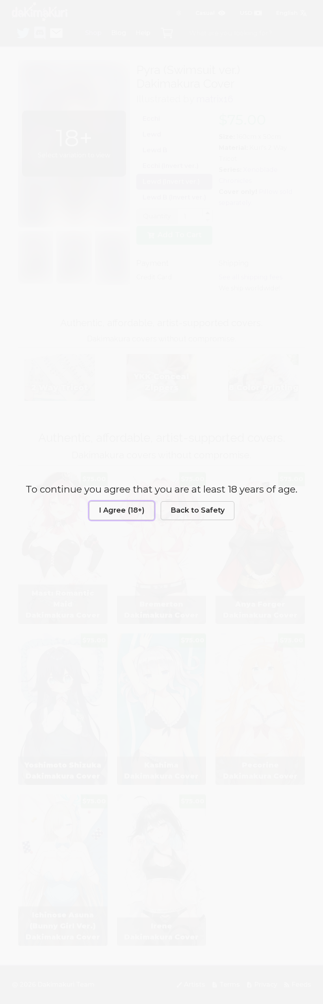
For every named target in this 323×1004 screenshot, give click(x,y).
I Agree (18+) (122, 510)
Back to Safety (198, 510)
